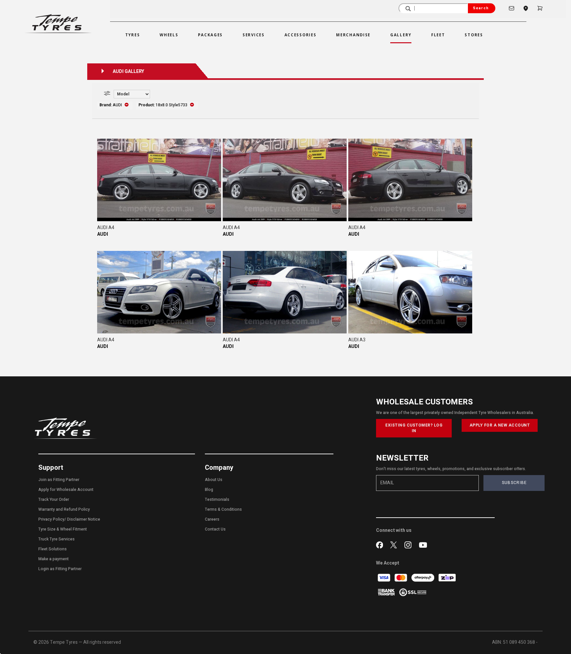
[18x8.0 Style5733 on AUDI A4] (159, 180)
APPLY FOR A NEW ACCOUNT (500, 425)
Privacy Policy (51, 519)
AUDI (102, 234)
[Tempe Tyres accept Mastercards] (401, 577)
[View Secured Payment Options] (413, 592)
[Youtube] (423, 544)
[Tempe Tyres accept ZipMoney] (447, 577)
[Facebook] (381, 544)
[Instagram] (409, 544)
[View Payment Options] (387, 592)
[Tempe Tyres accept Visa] (384, 577)
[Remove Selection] (126, 105)
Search (481, 8)
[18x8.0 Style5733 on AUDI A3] (410, 292)
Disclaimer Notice (83, 519)
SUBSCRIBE (514, 483)
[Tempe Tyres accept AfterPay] (423, 577)
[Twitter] (395, 544)
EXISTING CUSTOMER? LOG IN (413, 428)
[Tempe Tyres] (58, 23)
